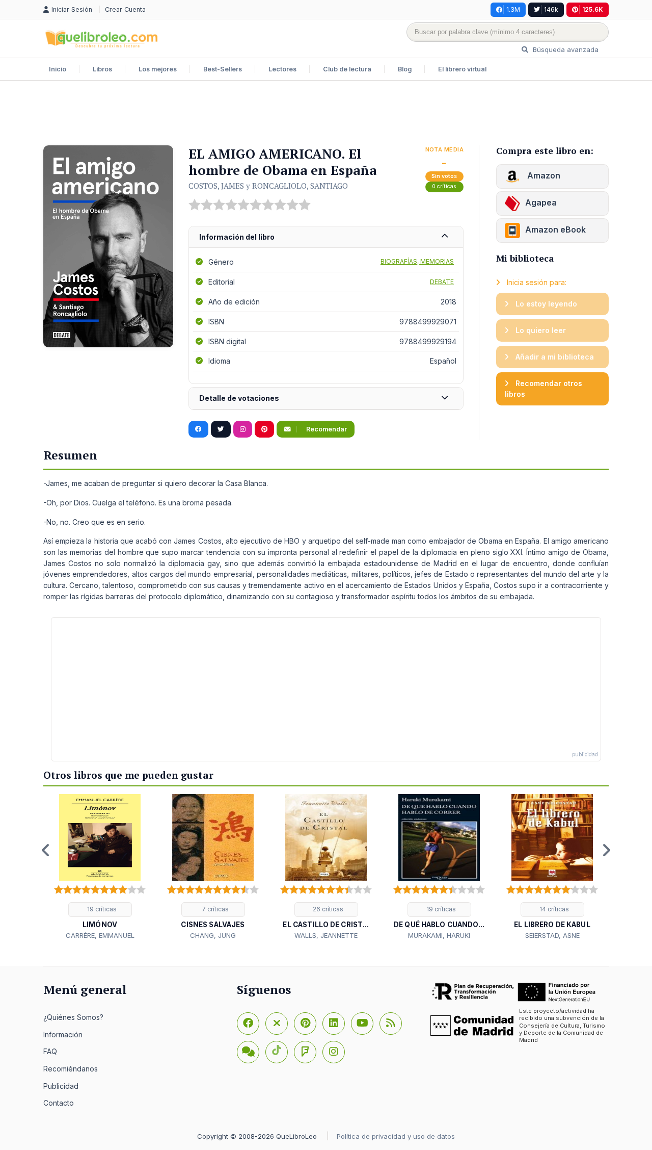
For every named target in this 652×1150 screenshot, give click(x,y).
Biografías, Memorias (417, 261)
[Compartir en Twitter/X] (221, 429)
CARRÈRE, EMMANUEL (100, 935)
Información (63, 1034)
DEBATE (442, 282)
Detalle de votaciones (239, 398)
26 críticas (327, 909)
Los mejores (158, 69)
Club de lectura (347, 69)
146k (551, 9)
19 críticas (101, 909)
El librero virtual (462, 69)
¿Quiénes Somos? (73, 1017)
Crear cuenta (125, 9)
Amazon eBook (555, 229)
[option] (99, 867)
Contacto (58, 1102)
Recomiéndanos (70, 1068)
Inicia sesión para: (535, 282)
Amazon (542, 175)
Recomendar (326, 429)
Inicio (57, 69)
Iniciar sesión (72, 9)
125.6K (592, 9)
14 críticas (553, 909)
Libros (102, 69)
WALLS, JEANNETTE (326, 935)
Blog (405, 69)
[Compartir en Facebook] (198, 429)
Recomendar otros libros (543, 389)
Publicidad (60, 1086)
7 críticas (214, 909)
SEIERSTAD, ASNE (552, 935)
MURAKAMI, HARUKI (439, 935)
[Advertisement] (326, 114)
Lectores (282, 69)
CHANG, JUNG (213, 935)
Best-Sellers (222, 69)
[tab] (326, 237)
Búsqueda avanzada (565, 49)
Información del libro (237, 237)
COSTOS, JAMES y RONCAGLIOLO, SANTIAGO (268, 186)
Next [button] (606, 850)
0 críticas (444, 186)
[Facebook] (248, 1023)
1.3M (513, 9)
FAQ (50, 1051)
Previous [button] (46, 850)
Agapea (541, 202)
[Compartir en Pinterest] (264, 429)
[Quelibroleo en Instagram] (242, 429)
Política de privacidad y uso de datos (396, 1136)
